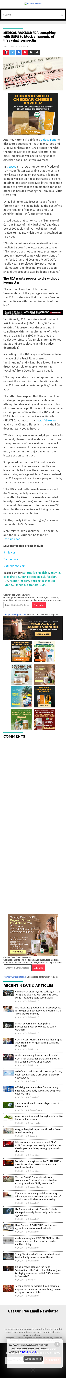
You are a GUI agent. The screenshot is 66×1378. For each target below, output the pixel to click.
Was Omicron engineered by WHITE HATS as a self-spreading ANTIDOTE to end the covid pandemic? (38, 1164)
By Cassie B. (32, 1081)
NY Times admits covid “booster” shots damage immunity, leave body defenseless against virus (38, 1212)
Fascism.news (11, 539)
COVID (22, 576)
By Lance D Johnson (36, 1187)
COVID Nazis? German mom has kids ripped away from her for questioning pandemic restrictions (38, 1042)
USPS (43, 585)
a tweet (11, 166)
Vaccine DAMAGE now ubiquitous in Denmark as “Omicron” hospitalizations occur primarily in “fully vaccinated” (36, 1180)
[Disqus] (33, 783)
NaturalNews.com (14, 566)
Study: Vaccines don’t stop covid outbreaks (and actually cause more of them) (38, 1256)
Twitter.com (10, 559)
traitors (33, 585)
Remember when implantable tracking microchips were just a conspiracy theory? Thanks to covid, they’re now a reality (38, 1196)
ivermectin (37, 580)
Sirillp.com (9, 552)
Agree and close (33, 1358)
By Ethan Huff (33, 1001)
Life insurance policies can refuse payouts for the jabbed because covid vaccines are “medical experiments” (38, 1010)
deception (33, 576)
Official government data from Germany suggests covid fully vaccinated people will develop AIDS (38, 1090)
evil (43, 576)
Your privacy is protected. (14, 614)
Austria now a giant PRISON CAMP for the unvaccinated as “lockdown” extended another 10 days (37, 1241)
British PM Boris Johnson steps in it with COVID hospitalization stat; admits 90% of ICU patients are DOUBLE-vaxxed (37, 1058)
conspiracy (10, 576)
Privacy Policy (27, 1351)
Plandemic (21, 585)
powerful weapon (46, 420)
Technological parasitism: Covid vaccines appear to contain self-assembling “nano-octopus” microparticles (38, 1289)
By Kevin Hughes (34, 1123)
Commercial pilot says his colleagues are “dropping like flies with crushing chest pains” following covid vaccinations (37, 994)
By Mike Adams (34, 1155)
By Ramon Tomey (35, 1110)
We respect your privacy (43, 1338)
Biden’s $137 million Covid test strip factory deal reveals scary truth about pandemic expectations (38, 1074)
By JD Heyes (33, 1049)
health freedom (19, 580)
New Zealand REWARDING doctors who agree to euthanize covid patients (36, 1227)
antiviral (55, 572)
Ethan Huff (23, 46)
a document (48, 139)
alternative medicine (36, 572)
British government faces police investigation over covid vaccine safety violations (36, 1026)
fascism (51, 576)
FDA (5, 580)
